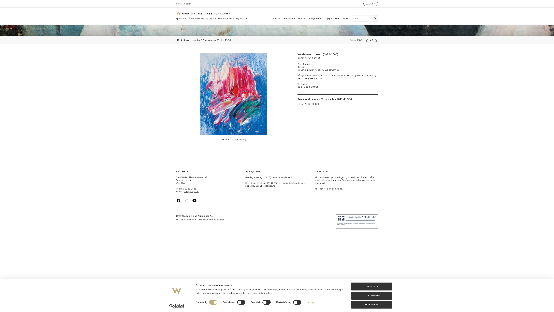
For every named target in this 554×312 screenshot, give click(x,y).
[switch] (241, 302)
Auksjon (277, 18)
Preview (302, 18)
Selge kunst (316, 18)
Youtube (194, 200)
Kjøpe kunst (332, 18)
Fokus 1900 (356, 40)
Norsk (178, 3)
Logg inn (371, 3)
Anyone (220, 219)
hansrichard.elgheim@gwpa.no (293, 183)
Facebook (178, 200)
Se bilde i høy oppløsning (233, 139)
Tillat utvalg (372, 295)
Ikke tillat (371, 304)
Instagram (186, 200)
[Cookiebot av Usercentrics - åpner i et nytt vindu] (176, 306)
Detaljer (311, 302)
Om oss (346, 18)
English (187, 3)
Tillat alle (371, 286)
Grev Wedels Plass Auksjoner (203, 13)
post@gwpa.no (191, 191)
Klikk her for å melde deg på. (329, 188)
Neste (376, 40)
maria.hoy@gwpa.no (265, 186)
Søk (375, 18)
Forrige (367, 40)
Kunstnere (289, 18)
